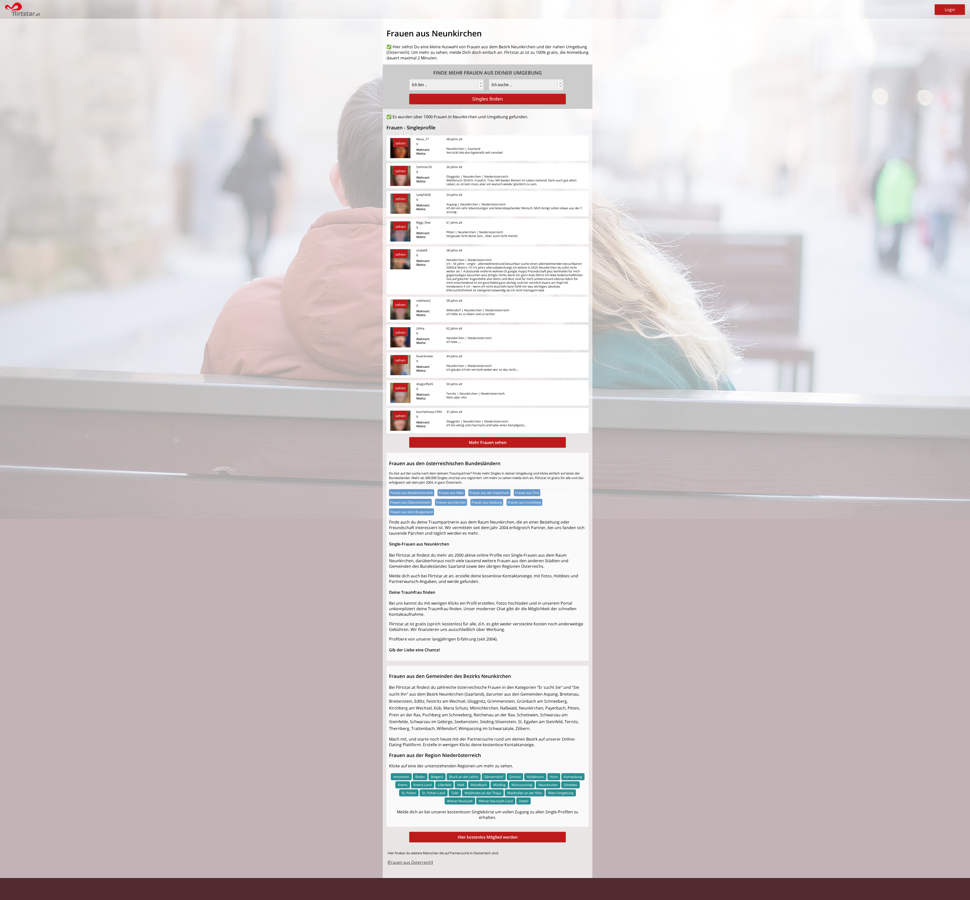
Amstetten (401, 776)
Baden (420, 776)
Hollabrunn (535, 776)
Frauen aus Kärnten (451, 502)
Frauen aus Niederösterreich (411, 492)
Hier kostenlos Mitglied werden (488, 837)
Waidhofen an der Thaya (483, 793)
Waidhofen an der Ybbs (524, 793)
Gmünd (515, 776)
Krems (402, 785)
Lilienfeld (444, 785)
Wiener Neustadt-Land (496, 801)
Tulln (454, 793)
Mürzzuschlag (522, 785)
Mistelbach (479, 785)
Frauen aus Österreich (410, 862)
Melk (461, 785)
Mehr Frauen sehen (487, 442)
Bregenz (437, 776)
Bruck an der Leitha (463, 776)
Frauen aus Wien (451, 492)
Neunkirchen (548, 785)
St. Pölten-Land (433, 793)
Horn (554, 776)
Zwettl (523, 801)
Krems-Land (423, 785)
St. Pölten (409, 793)
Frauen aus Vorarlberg (524, 502)
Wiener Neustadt (460, 801)
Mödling (499, 785)
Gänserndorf (493, 776)
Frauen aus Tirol (527, 492)
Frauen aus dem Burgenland (411, 512)
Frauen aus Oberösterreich (410, 502)
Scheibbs (570, 785)
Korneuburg (573, 776)
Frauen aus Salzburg (487, 502)
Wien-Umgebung (560, 793)
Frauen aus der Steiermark (489, 492)
